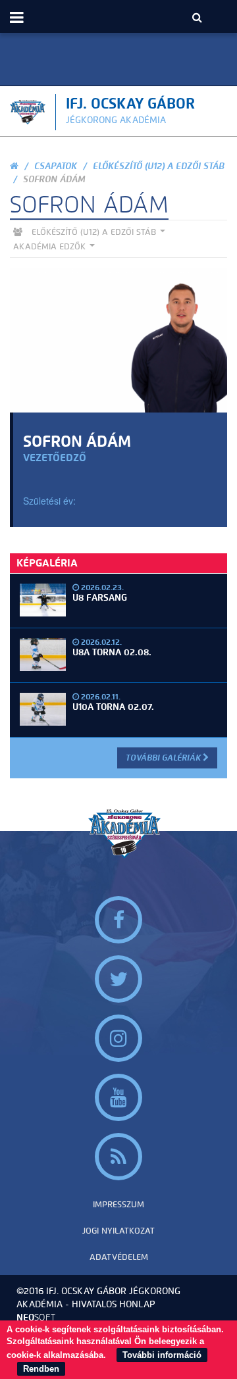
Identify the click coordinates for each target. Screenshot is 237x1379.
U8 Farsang (99, 597)
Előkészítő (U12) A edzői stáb (158, 166)
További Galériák (164, 758)
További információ (161, 1355)
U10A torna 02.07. (113, 707)
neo (35, 1317)
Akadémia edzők (50, 246)
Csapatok (55, 166)
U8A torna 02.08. (111, 652)
